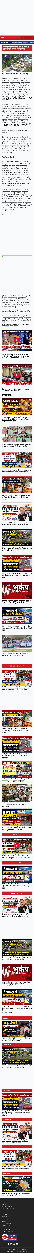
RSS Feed (4, 1211)
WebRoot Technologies (21, 1251)
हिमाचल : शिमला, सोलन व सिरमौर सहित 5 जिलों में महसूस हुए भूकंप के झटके (16, 983)
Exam (5, 1147)
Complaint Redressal (8, 1208)
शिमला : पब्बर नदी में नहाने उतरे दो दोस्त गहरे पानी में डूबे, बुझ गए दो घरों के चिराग (17, 958)
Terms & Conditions (7, 1231)
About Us (4, 1202)
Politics (6, 1091)
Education (7, 1120)
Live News (5, 1214)
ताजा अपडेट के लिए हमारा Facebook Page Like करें (17, 357)
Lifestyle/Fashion (6, 1223)
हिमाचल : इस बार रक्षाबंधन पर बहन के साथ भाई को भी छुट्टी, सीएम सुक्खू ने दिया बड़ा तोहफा (16, 730)
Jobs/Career (17, 863)
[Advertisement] (17, 17)
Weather (6, 1174)
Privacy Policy (6, 1229)
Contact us (5, 1204)
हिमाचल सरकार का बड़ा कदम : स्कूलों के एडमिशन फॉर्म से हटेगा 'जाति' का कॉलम (15, 915)
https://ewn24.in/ (14, 356)
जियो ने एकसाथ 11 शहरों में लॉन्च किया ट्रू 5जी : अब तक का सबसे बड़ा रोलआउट (16, 184)
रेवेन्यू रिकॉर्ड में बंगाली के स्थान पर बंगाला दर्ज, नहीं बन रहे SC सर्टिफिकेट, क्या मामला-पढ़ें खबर (16, 756)
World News (5, 1216)
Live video (17, 835)
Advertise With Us (7, 1206)
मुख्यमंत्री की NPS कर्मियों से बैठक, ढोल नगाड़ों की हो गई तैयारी (17, 99)
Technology (5, 1219)
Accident (7, 1045)
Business (4, 1221)
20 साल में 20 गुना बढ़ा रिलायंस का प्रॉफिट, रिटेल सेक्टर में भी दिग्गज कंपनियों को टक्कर (17, 125)
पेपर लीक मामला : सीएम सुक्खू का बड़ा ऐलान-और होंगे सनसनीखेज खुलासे (16, 390)
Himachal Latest (17, 666)
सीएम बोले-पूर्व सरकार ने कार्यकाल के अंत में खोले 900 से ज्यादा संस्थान (15, 325)
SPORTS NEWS (6, 1225)
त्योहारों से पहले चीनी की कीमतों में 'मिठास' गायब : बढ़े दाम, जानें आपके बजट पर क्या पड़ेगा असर (16, 804)
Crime (5, 1018)
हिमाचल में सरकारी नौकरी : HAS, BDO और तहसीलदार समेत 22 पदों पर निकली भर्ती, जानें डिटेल (17, 886)
